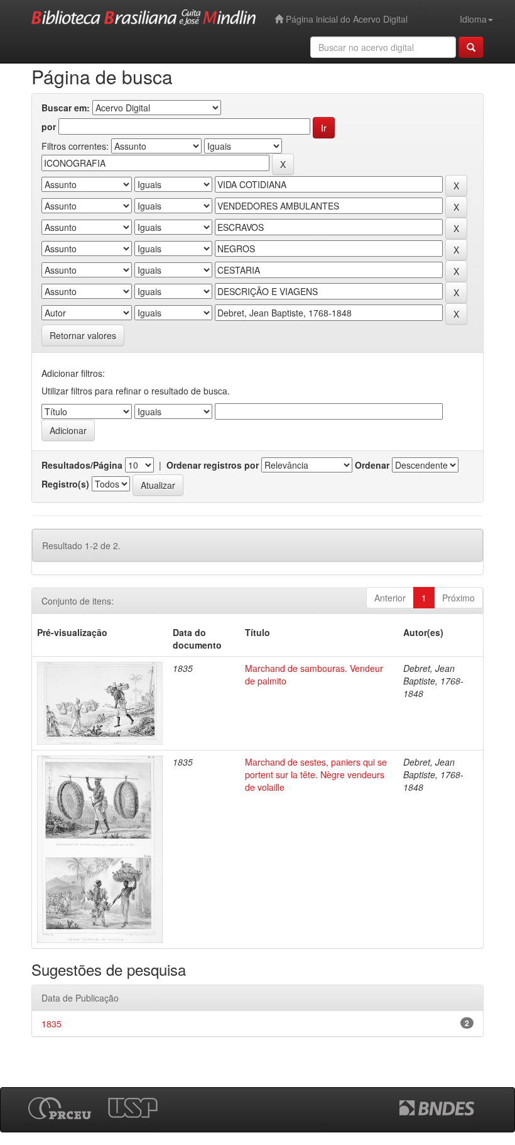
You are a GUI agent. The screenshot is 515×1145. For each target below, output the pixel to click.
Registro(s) (65, 484)
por (48, 126)
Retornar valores (83, 335)
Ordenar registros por (212, 465)
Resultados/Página (81, 465)
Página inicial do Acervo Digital (345, 19)
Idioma (473, 19)
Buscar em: (65, 107)
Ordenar (372, 465)
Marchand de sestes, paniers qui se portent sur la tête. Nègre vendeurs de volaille (316, 774)
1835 (51, 1023)
